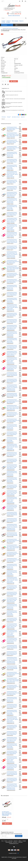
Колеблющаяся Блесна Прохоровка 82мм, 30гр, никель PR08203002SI (12, 460)
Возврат (24, 840)
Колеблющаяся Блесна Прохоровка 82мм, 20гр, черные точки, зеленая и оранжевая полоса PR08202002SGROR (12, 387)
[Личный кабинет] (25, 1)
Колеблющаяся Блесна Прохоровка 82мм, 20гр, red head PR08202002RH (13, 281)
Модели (3, 118)
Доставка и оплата (16, 116)
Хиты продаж (15, 21)
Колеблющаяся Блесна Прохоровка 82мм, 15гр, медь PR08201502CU (12, 181)
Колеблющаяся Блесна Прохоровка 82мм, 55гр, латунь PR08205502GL (12, 706)
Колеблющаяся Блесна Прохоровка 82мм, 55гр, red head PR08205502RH (13, 693)
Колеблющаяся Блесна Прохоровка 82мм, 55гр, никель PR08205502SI (12, 733)
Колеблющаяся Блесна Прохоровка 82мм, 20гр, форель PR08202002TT (12, 380)
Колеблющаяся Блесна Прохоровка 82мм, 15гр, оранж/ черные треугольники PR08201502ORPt (12, 227)
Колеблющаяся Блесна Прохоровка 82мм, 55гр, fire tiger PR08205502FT (13, 673)
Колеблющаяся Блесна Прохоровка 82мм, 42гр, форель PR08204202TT (12, 653)
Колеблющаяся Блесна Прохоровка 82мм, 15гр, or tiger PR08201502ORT (12, 141)
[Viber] (24, 114)
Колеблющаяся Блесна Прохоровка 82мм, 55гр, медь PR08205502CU (12, 726)
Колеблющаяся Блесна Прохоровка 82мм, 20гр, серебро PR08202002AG (12, 374)
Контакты (15, 842)
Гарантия (22, 116)
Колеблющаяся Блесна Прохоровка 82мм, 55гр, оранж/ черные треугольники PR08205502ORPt (12, 759)
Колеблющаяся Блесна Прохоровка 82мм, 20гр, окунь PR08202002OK (12, 347)
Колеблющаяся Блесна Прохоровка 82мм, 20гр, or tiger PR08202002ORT (12, 274)
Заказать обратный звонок (14, 15)
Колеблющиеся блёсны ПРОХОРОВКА (10, 28)
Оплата (6, 840)
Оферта (20, 840)
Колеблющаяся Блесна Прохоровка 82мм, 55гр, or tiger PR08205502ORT (12, 686)
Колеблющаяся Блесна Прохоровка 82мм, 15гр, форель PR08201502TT (12, 247)
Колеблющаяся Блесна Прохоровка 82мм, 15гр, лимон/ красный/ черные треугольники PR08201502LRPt (12, 174)
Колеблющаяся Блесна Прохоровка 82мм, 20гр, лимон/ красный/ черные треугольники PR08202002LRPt (12, 307)
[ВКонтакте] (18, 114)
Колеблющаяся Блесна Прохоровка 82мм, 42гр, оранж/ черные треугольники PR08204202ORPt (12, 633)
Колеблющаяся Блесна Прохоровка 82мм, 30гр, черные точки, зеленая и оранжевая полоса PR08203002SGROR (12, 527)
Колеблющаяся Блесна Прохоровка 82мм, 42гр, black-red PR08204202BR (12, 534)
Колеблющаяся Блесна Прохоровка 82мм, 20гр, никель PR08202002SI (12, 321)
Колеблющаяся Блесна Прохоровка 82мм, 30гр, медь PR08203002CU (12, 454)
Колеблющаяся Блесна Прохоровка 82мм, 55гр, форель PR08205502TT (12, 779)
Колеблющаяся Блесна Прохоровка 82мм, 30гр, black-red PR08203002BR (12, 394)
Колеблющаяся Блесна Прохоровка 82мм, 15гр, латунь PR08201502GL (12, 160)
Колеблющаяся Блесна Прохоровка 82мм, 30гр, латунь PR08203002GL (12, 433)
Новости (21, 21)
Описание (4, 116)
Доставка (10, 840)
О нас (2, 840)
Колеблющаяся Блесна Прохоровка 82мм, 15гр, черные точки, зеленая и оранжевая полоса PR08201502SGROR (12, 254)
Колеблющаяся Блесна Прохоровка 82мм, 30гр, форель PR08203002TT (12, 520)
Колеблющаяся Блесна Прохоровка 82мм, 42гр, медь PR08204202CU (12, 587)
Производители (9, 842)
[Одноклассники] (20, 114)
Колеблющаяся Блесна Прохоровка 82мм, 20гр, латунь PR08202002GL (12, 294)
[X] (22, 114)
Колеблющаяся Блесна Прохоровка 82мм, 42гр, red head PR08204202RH (13, 560)
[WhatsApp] (25, 114)
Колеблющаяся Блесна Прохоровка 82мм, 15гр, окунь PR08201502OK (12, 214)
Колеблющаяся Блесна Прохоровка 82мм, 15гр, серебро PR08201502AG (12, 241)
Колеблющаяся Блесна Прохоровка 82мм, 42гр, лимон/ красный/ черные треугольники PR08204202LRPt (12, 580)
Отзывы (8, 22)
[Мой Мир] (21, 114)
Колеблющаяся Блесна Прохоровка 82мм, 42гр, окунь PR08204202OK (12, 619)
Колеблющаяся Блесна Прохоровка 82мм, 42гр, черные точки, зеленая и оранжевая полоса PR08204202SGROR (12, 660)
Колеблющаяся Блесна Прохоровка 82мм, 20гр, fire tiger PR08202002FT (13, 261)
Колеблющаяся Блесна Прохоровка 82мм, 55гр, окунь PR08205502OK (12, 752)
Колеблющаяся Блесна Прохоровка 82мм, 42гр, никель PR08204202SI (12, 593)
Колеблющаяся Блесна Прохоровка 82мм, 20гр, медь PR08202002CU (12, 314)
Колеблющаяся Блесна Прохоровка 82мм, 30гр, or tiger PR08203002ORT (12, 414)
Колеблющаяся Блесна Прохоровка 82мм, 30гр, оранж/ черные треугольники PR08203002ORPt (12, 500)
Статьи (3, 22)
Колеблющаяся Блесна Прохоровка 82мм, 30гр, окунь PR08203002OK (12, 486)
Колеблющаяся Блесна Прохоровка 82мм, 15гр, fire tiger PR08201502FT (13, 128)
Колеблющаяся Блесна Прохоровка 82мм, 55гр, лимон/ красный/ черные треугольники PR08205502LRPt (12, 719)
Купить (14, 81)
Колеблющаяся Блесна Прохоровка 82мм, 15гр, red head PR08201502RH (13, 148)
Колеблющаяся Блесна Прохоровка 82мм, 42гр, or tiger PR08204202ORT (12, 553)
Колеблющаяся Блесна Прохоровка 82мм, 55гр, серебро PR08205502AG (12, 773)
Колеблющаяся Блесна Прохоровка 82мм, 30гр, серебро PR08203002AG (12, 513)
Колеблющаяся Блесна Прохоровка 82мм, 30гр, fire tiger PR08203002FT (13, 401)
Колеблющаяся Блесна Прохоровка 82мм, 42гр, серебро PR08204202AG (12, 646)
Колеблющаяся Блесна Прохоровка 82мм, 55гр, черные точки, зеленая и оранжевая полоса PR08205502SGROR (12, 786)
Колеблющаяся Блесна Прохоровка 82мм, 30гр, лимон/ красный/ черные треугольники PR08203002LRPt (12, 447)
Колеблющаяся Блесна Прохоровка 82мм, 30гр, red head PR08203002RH (13, 420)
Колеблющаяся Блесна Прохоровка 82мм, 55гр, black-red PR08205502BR (12, 667)
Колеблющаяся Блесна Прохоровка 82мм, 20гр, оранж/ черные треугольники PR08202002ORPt (12, 360)
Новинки (8, 21)
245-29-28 (15, 14)
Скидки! (3, 21)
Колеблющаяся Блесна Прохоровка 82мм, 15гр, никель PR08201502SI (12, 188)
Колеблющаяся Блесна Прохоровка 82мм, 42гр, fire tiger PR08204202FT (13, 540)
